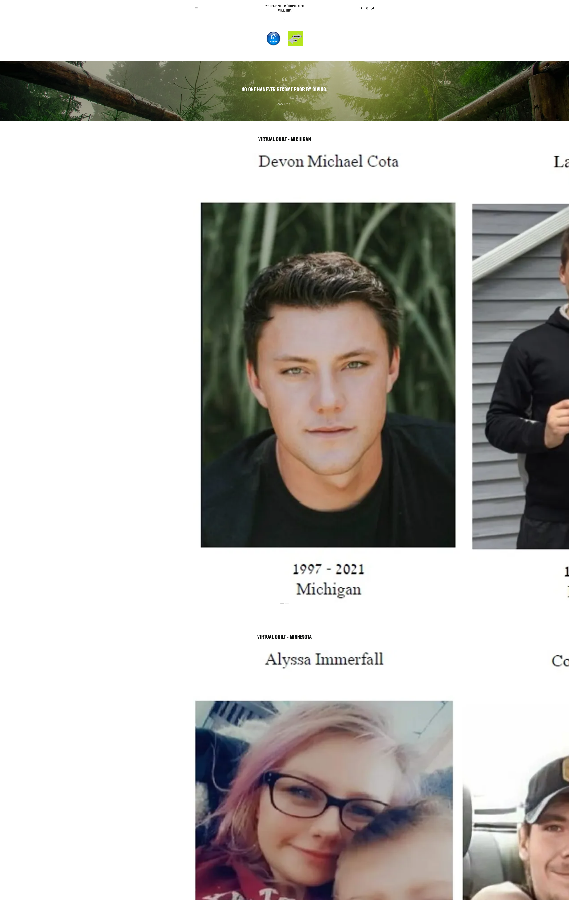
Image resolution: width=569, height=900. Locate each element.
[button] (196, 8)
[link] (284, 10)
